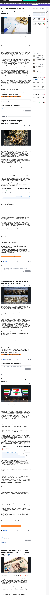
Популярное (9, 3)
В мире (40, 3)
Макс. (10, 192)
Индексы (37, 8)
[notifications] (46, 0)
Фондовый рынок (22, 3)
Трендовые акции (36, 94)
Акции (43, 8)
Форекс (14, 3)
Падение (42, 79)
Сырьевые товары (18, 3)
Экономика (26, 3)
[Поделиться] (24, 15)
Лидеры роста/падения (37, 77)
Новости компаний (44, 3)
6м (6, 192)
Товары (40, 8)
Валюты (34, 8)
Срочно (12, 3)
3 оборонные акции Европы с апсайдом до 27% (39, 63)
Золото (34, 19)
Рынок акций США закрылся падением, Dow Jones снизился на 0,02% (40, 67)
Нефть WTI (34, 18)
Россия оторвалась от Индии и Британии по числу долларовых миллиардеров (40, 56)
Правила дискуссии (3, 542)
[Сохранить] (26, 15)
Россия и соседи (30, 3)
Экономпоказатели (34, 3)
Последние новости (4, 3)
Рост (39, 79)
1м (5, 192)
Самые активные (35, 79)
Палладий (34, 23)
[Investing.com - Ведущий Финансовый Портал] (4, 0)
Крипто (38, 3)
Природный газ (35, 24)
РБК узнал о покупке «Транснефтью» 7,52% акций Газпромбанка (40, 59)
